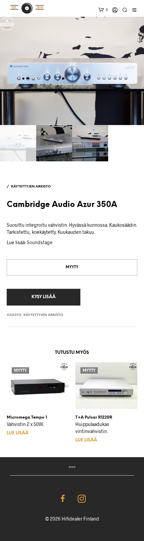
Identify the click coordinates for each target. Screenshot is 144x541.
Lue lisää (17, 433)
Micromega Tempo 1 (27, 417)
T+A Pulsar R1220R (93, 417)
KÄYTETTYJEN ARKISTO (31, 186)
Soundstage (40, 242)
